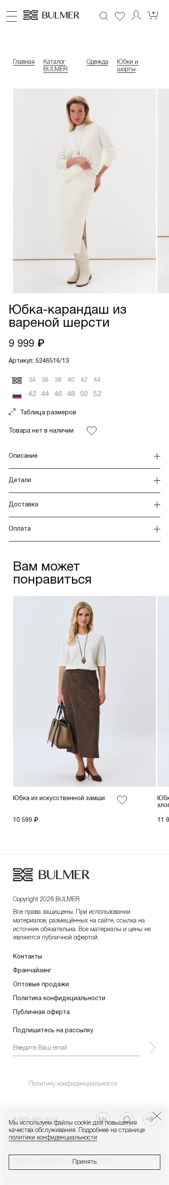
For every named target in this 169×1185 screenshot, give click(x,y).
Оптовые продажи (41, 985)
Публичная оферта (41, 1012)
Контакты (27, 957)
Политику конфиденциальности (73, 1084)
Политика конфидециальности (59, 998)
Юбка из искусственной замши (59, 798)
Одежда (97, 62)
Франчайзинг (32, 971)
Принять (84, 1162)
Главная (24, 62)
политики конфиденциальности (53, 1138)
